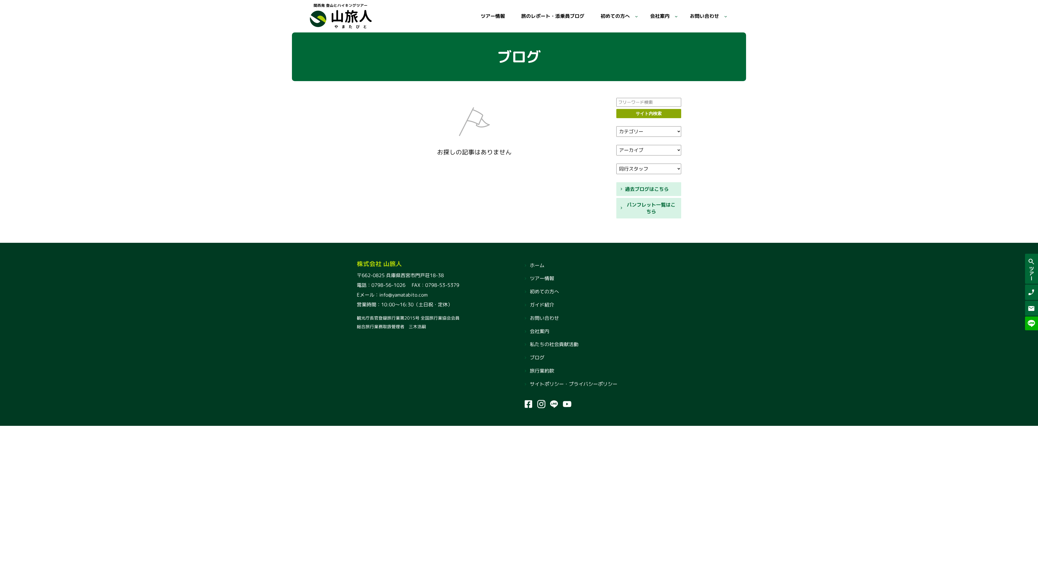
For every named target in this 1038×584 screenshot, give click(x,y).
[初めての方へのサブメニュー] (636, 16)
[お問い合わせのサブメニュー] (726, 16)
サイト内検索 (649, 113)
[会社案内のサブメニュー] (676, 16)
